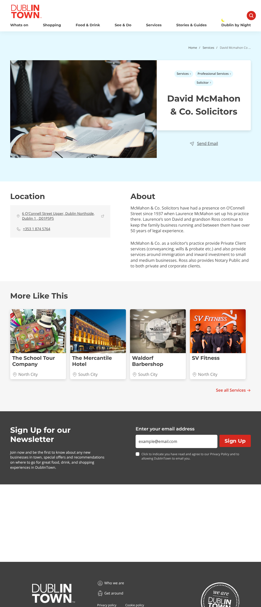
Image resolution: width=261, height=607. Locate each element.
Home (192, 47)
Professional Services (213, 73)
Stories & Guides (191, 25)
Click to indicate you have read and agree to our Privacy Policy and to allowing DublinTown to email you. (190, 456)
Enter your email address (165, 429)
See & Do (123, 25)
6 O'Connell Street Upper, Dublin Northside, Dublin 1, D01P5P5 (58, 216)
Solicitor (203, 82)
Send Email (207, 143)
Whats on (19, 25)
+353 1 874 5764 (36, 229)
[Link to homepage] (26, 11)
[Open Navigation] (251, 15)
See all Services (231, 390)
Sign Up (235, 441)
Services (154, 25)
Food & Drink (88, 25)
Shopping (52, 25)
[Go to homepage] (53, 593)
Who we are (114, 583)
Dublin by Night (236, 25)
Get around (113, 593)
